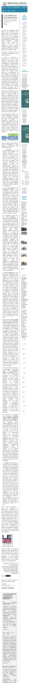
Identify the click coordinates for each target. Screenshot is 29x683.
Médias (16, 570)
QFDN (24, 319)
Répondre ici (6, 629)
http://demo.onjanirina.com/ (9, 622)
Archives (9, 7)
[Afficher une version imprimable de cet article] (6, 24)
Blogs (16, 566)
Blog (9, 10)
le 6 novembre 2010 (10, 604)
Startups (10, 571)
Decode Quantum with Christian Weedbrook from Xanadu (25, 51)
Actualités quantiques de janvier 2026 (25, 60)
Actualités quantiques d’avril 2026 (25, 38)
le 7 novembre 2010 (10, 633)
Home (3, 7)
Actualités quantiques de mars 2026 (25, 41)
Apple (13, 566)
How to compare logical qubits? (24, 45)
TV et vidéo (15, 571)
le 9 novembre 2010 (9, 667)
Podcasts (24, 7)
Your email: (4, 583)
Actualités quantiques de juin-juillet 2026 (25, 23)
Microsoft (6, 571)
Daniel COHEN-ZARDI (10, 666)
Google (11, 567)
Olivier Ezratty (8, 566)
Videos (4, 10)
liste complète (24, 189)
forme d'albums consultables (24, 211)
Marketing (12, 570)
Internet (5, 569)
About (13, 10)
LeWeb (8, 569)
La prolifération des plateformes (11, 17)
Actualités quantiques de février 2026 (25, 56)
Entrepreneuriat (5, 567)
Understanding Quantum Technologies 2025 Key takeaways (24, 112)
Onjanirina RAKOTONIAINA (10, 603)
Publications (16, 7)
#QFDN (23, 280)
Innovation (15, 567)
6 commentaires (10, 21)
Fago (7, 632)
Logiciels (13, 569)
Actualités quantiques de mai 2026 (25, 27)
